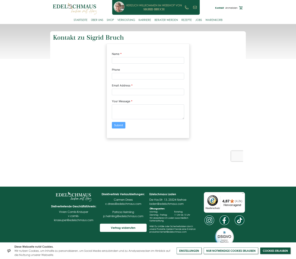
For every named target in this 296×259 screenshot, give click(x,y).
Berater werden (166, 20)
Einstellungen (189, 251)
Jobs (198, 20)
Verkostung (126, 20)
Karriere (145, 20)
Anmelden (231, 8)
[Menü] (243, 194)
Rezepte (186, 20)
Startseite (81, 20)
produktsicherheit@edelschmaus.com (168, 231)
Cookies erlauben (275, 251)
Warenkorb (214, 20)
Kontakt (219, 8)
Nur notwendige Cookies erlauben (231, 251)
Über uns (97, 20)
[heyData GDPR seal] (224, 237)
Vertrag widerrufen (123, 228)
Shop (110, 20)
